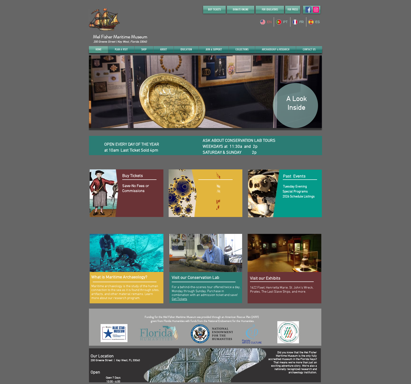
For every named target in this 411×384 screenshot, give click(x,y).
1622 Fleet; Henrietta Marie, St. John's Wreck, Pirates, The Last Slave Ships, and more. (281, 290)
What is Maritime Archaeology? (119, 277)
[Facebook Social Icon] (308, 10)
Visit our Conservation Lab (195, 277)
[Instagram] (316, 10)
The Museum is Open (217, 176)
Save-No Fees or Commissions (135, 188)
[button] (205, 91)
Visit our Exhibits (265, 278)
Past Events (293, 176)
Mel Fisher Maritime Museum (120, 36)
